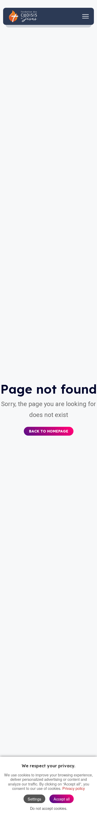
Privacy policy (73, 788)
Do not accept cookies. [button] (48, 808)
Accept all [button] (62, 799)
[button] (48, 427)
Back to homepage (48, 431)
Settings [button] (34, 799)
